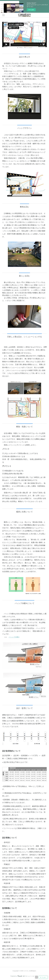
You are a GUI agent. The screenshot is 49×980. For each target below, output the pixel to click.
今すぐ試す (31, 10)
